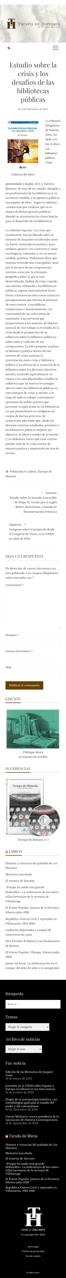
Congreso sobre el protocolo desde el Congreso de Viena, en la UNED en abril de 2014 (31, 532)
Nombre (12, 635)
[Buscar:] (33, 1004)
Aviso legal (32, 1246)
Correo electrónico (19, 651)
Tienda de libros (23, 1135)
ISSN (24, 1230)
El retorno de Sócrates (20, 881)
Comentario (14, 585)
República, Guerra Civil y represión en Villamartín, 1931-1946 (31, 1189)
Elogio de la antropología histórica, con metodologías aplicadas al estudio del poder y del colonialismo (31, 1103)
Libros (31, 471)
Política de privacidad (33, 1251)
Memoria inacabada (19, 874)
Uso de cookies (33, 1256)
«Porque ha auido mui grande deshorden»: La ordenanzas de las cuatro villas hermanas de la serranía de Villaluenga (32, 1169)
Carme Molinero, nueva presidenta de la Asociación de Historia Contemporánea (32, 1118)
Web (8, 667)
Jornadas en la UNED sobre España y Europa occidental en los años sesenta (30, 1087)
